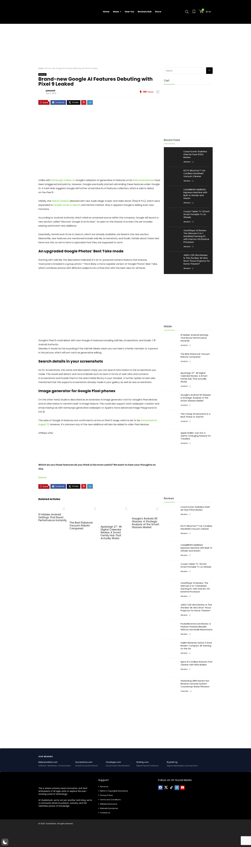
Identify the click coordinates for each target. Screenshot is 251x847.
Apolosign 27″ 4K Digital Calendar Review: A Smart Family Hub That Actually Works (111, 532)
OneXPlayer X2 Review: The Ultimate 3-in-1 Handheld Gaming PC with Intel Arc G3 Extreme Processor (196, 236)
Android (42, 74)
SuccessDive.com (83, 762)
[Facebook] (160, 787)
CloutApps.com (113, 762)
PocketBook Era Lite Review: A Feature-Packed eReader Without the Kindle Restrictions (196, 626)
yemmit (50, 90)
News (116, 11)
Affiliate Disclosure (108, 804)
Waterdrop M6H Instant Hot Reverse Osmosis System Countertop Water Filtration (195, 683)
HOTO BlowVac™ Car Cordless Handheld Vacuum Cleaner (194, 173)
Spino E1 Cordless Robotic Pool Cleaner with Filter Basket (196, 663)
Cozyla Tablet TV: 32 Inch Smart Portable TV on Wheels (196, 214)
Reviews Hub (145, 11)
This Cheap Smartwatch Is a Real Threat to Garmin (195, 415)
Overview (184, 691)
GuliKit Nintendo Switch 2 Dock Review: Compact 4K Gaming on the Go (196, 645)
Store (158, 11)
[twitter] (166, 787)
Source (42, 477)
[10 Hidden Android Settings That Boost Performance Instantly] (53, 508)
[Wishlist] (194, 11)
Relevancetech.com (48, 762)
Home (106, 11)
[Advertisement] (125, 44)
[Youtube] (182, 787)
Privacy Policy (106, 795)
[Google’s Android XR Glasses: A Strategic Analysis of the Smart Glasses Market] (146, 508)
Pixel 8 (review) (60, 201)
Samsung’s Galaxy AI (63, 180)
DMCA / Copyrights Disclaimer (114, 791)
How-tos (129, 11)
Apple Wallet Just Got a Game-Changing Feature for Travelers (196, 435)
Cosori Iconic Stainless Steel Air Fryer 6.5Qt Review (195, 154)
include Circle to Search (67, 205)
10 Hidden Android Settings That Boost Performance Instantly (52, 517)
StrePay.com (142, 762)
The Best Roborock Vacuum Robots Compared (81, 525)
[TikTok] (171, 787)
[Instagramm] (177, 787)
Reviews (186, 162)
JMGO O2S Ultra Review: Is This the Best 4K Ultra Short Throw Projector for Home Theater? (196, 259)
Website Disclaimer (109, 808)
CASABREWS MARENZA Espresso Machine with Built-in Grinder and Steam (195, 194)
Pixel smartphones (143, 180)
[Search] (209, 70)
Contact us (105, 812)
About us (104, 786)
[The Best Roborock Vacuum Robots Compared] (83, 508)
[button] (4, 842)
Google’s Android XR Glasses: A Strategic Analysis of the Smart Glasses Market (145, 523)
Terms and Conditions (110, 799)
